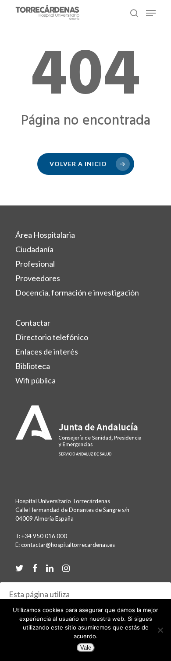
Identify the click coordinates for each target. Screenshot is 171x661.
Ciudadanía (34, 249)
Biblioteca (32, 366)
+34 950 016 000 (44, 535)
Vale (85, 647)
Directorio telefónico (51, 337)
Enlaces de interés (46, 351)
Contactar (32, 322)
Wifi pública (35, 380)
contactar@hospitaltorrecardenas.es (68, 544)
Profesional (35, 263)
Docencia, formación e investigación (77, 292)
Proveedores (37, 278)
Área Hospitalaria (45, 235)
